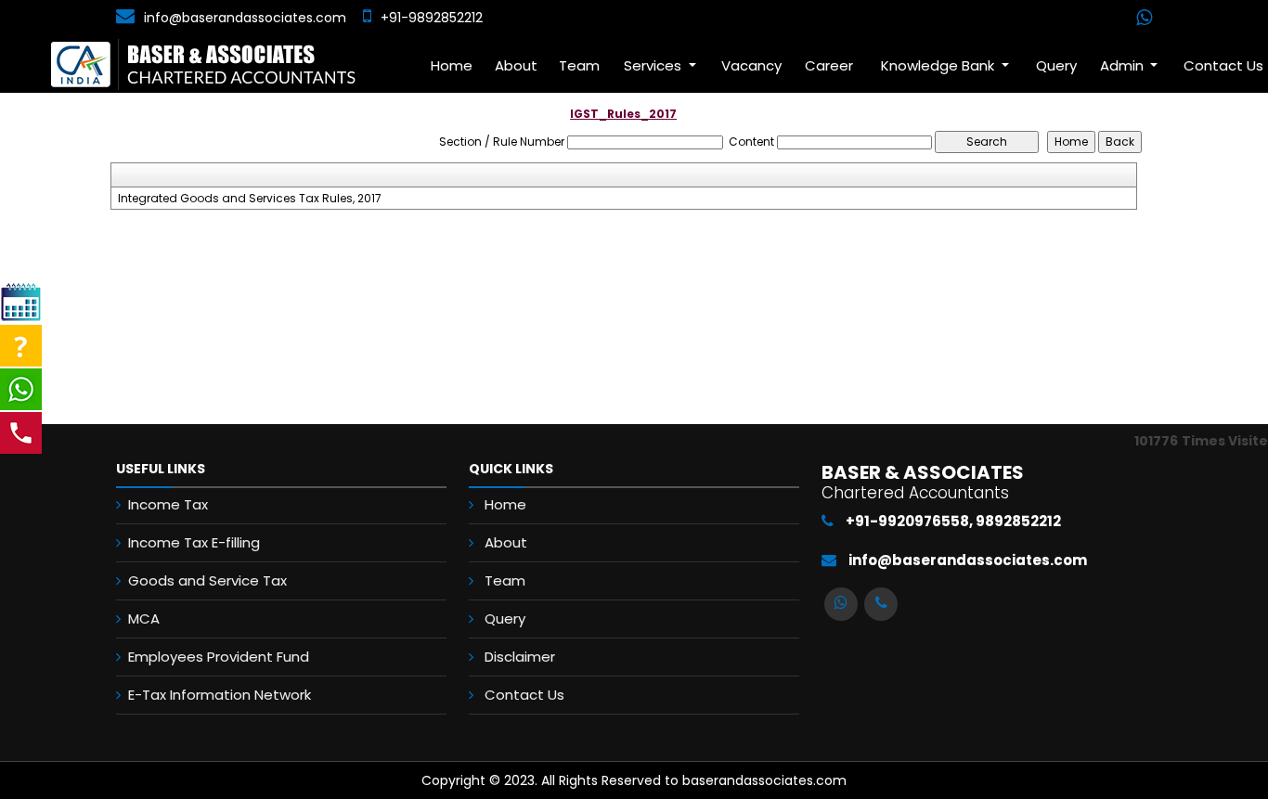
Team (579, 65)
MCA (144, 618)
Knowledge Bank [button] (939, 65)
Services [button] (654, 65)
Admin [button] (1123, 65)
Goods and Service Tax (207, 580)
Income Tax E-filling (194, 542)
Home (451, 65)
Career (829, 65)
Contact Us (524, 694)
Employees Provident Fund (218, 656)
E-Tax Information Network (219, 694)
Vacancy (751, 65)
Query (1056, 65)
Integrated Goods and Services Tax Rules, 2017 (250, 198)
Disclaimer (520, 656)
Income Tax (168, 504)
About (516, 65)
